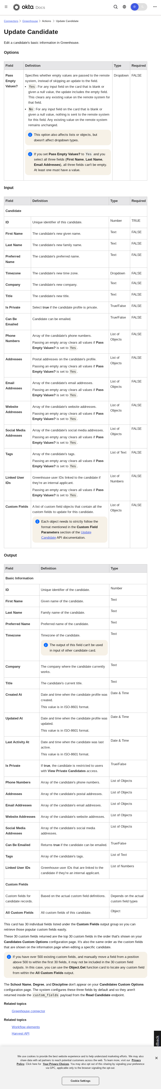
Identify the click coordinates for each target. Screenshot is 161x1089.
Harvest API (20, 1033)
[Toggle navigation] (155, 7)
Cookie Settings (80, 1080)
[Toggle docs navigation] (6, 7)
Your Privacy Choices (56, 1064)
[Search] (116, 6)
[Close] (156, 1058)
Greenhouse (30, 21)
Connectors (11, 21)
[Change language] (124, 7)
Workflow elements (26, 1027)
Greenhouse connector (28, 1011)
